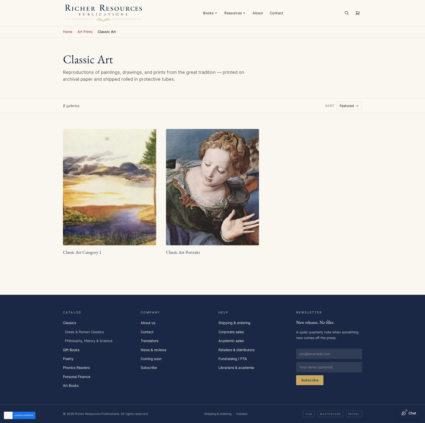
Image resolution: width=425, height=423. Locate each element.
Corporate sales (231, 332)
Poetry (68, 359)
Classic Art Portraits (183, 252)
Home (67, 32)
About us (148, 323)
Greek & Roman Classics (84, 332)
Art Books (71, 385)
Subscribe (149, 367)
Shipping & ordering (234, 323)
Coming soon (151, 359)
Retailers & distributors (236, 350)
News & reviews (153, 350)
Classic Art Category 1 (82, 252)
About (258, 13)
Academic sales (231, 341)
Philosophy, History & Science (88, 341)
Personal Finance (76, 377)
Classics (69, 323)
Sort (329, 106)
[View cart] (357, 13)
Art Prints (84, 32)
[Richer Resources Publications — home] (103, 13)
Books (208, 13)
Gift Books (71, 350)
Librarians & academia (236, 367)
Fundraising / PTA (232, 359)
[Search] (346, 13)
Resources (233, 13)
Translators (149, 341)
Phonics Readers (76, 367)
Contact (276, 13)
